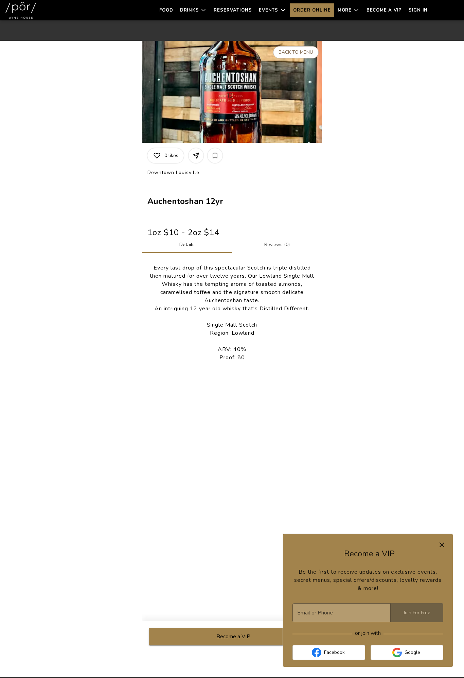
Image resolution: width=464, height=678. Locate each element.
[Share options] (196, 155)
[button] (194, 10)
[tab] (187, 245)
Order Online (312, 10)
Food (166, 10)
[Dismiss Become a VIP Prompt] (442, 545)
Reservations (233, 10)
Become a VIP (384, 10)
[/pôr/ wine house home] (36, 10)
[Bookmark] (215, 155)
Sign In (418, 10)
